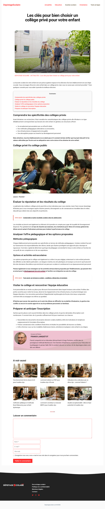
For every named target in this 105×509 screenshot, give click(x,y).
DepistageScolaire (11, 5)
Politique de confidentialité (41, 487)
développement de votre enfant (34, 271)
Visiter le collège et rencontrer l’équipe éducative (30, 106)
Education (58, 5)
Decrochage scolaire (38, 484)
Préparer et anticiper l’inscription (25, 108)
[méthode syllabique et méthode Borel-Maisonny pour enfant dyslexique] (25, 399)
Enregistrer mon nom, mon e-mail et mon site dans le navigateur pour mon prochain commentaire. (46, 455)
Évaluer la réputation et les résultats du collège (30, 102)
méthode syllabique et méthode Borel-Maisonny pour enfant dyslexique (23, 405)
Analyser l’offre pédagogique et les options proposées (32, 104)
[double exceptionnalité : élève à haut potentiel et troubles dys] (80, 399)
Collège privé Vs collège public (24, 99)
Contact (34, 491)
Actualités (48, 5)
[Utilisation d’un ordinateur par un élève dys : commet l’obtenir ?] (80, 376)
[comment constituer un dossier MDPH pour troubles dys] (52, 399)
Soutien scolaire (70, 5)
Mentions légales (37, 489)
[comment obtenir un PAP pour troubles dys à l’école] (52, 376)
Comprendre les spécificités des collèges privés (30, 97)
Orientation (83, 5)
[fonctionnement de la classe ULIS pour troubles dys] (25, 376)
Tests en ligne (95, 5)
